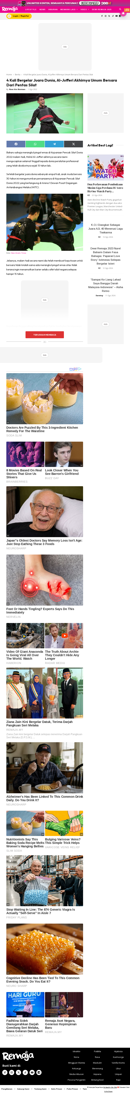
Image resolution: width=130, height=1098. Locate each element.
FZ (89, 195)
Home (9, 74)
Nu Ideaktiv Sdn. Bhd (110, 1087)
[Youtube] (116, 16)
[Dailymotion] (39, 1072)
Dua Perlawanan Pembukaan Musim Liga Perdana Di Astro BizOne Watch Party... (105, 187)
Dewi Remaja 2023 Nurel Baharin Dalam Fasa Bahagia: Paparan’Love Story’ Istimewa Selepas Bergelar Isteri (106, 256)
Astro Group (108, 1091)
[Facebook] (102, 16)
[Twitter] (109, 16)
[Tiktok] (113, 16)
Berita (17, 74)
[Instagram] (105, 16)
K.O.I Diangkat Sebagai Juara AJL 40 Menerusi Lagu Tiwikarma (105, 228)
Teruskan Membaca (44, 334)
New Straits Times (18, 253)
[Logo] (10, 8)
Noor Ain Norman (17, 89)
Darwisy (99, 295)
